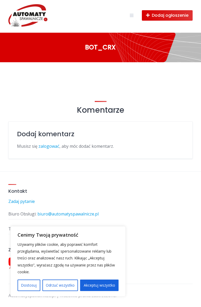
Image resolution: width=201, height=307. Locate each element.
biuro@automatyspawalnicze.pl (68, 214)
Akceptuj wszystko (99, 285)
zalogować (48, 146)
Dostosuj (29, 285)
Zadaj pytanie (21, 201)
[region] (68, 261)
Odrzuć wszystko (60, 285)
